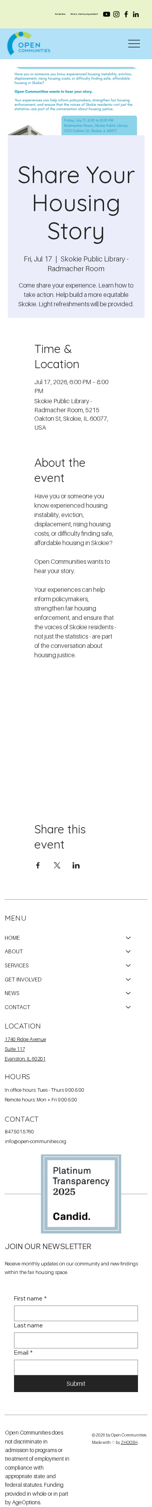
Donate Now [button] (60, 14)
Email (23, 1352)
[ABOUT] (128, 951)
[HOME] (128, 938)
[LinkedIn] (136, 14)
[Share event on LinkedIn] (76, 865)
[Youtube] (107, 14)
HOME (12, 937)
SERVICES (17, 965)
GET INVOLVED (23, 979)
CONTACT (17, 1007)
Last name (28, 1325)
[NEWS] (128, 993)
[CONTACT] (128, 1007)
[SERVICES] (128, 965)
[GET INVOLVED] (128, 979)
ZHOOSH (129, 1442)
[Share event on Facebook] (38, 865)
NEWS (12, 993)
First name (30, 1298)
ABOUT (14, 951)
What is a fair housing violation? (84, 14)
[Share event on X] (57, 865)
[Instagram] (116, 14)
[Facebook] (126, 14)
